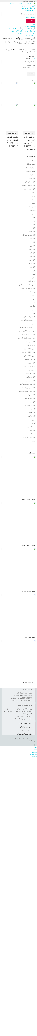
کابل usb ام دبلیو (30, 182)
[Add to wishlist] (21, 128)
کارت (33, 270)
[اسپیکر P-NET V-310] (18, 569)
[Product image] (27, 115)
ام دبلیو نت (32, 175)
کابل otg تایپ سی (29, 373)
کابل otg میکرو (30, 377)
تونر (34, 299)
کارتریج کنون (31, 416)
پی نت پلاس (31, 281)
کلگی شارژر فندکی (29, 341)
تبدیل (33, 203)
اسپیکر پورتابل (31, 164)
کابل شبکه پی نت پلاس (28, 288)
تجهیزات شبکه (31, 206)
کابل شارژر (32, 363)
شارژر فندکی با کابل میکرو (27, 331)
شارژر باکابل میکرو (29, 356)
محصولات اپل (31, 427)
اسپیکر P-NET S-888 (28, 499)
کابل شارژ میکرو (30, 398)
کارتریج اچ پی (31, 412)
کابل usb (32, 238)
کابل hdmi (32, 178)
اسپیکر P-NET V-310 (28, 591)
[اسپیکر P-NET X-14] (18, 660)
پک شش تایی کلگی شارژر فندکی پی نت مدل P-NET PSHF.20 (29, 143)
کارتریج (33, 409)
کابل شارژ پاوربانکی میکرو (27, 391)
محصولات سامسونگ (29, 434)
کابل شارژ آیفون (30, 380)
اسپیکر (33, 160)
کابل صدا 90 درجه (29, 405)
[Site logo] (21, 3)
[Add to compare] (32, 128)
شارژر (33, 217)
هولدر (33, 444)
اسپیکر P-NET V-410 (28, 545)
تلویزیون (32, 295)
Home (33, 49)
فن (34, 221)
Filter (31, 74)
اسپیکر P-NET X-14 (29, 683)
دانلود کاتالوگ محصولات (24, 734)
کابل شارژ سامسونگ (29, 437)
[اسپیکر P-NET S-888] (18, 477)
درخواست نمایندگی (26, 727)
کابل (34, 224)
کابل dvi (33, 228)
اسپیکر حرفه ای (30, 167)
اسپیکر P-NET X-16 (29, 637)
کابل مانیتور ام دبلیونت (28, 189)
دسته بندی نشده (30, 302)
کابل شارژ (32, 260)
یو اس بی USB (30, 345)
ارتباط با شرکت (27, 730)
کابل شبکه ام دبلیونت (28, 185)
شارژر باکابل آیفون (29, 348)
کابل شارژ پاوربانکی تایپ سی (26, 387)
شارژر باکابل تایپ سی (28, 352)
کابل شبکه (32, 263)
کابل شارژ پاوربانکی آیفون (27, 384)
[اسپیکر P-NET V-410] (18, 523)
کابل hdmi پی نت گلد (29, 235)
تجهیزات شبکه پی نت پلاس (27, 285)
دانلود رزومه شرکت (26, 723)
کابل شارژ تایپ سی (29, 395)
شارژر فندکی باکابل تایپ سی (26, 338)
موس (33, 441)
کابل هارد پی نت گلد (29, 256)
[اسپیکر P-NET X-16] (18, 615)
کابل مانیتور (31, 249)
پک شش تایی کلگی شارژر (27, 320)
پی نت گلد (32, 292)
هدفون (33, 277)
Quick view (27, 128)
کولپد (33, 274)
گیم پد (33, 423)
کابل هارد (32, 253)
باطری (33, 199)
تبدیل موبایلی (31, 370)
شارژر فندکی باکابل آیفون (27, 334)
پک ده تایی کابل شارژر (28, 366)
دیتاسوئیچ (32, 210)
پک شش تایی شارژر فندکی (27, 327)
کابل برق (32, 242)
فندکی (33, 324)
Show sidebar (29, 56)
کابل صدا (32, 267)
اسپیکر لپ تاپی (30, 171)
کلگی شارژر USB (30, 359)
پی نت (33, 196)
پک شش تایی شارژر (29, 316)
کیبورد (33, 419)
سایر (34, 214)
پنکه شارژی (31, 192)
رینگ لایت (32, 306)
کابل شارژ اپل (31, 430)
